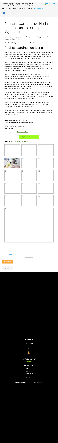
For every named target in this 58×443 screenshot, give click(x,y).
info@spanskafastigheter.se (29, 137)
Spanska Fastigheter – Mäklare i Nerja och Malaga (17, 3)
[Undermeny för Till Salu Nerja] (16, 8)
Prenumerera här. (22, 132)
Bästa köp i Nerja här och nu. (19, 141)
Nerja (18, 39)
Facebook (29, 369)
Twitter (30, 371)
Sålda (10, 254)
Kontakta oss (7, 261)
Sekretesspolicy (29, 373)
